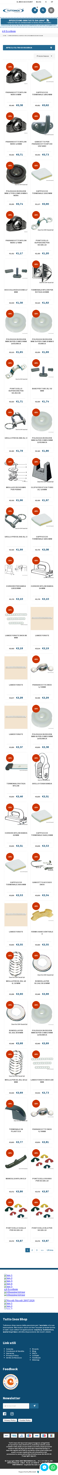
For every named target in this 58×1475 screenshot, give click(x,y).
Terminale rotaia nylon (15, 785)
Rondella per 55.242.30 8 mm (16, 1031)
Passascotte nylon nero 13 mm (16, 143)
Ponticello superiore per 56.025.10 (41, 242)
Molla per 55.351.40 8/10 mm (16, 982)
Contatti (35, 1355)
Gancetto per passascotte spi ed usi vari (42, 144)
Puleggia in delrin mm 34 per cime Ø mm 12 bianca (42, 440)
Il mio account (25, 2)
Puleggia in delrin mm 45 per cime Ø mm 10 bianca (42, 736)
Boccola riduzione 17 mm (15, 291)
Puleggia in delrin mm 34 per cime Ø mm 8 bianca (42, 341)
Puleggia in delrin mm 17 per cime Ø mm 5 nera (15, 193)
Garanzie (10, 1353)
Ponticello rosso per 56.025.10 (42, 1180)
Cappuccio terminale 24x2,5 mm (42, 834)
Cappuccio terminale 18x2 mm (42, 93)
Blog (38, 2)
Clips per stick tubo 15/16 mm (42, 488)
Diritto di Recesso (14, 1358)
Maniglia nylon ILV (16, 1179)
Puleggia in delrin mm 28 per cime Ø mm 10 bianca (16, 341)
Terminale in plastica (16, 1130)
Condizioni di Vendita (15, 1351)
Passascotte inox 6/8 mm (42, 1130)
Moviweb (33, 1472)
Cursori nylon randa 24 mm (42, 587)
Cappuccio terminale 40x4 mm (42, 538)
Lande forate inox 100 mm (42, 1081)
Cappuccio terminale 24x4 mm (16, 883)
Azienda (9, 1349)
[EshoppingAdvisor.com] (10, 1389)
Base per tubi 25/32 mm (42, 390)
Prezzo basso (43, 56)
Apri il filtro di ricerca (19, 48)
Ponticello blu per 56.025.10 (42, 1229)
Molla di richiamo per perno (16, 488)
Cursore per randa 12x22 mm (16, 587)
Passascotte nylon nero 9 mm (16, 93)
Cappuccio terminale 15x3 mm (42, 192)
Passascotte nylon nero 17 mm (16, 241)
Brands (35, 1349)
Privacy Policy (12, 1355)
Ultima (50, 1250)
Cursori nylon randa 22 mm (16, 834)
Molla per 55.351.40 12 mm (16, 1081)
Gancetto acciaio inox (42, 883)
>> (42, 1250)
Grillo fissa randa (42, 784)
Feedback (36, 1358)
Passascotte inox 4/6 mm (42, 686)
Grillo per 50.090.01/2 (16, 438)
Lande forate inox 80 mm (16, 636)
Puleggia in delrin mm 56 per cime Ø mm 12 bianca (42, 1032)
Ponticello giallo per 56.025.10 (16, 1229)
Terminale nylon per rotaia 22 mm (42, 291)
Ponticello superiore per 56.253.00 (16, 391)
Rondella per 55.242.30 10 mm (42, 982)
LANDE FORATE (42, 635)
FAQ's (34, 1353)
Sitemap (35, 1360)
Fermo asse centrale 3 (42, 933)
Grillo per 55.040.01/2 (16, 537)
